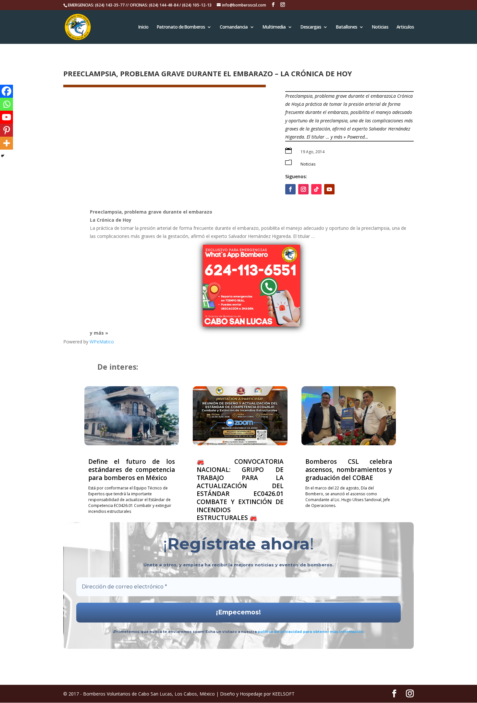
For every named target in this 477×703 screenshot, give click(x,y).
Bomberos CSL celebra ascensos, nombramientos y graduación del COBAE (348, 469)
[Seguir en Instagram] (303, 189)
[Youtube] (6, 117)
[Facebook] (6, 91)
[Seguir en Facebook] (290, 189)
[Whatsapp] (6, 104)
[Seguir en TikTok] (316, 189)
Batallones (346, 27)
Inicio (143, 27)
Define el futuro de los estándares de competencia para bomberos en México (131, 469)
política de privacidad (280, 631)
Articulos (405, 27)
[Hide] (2, 155)
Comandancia (234, 27)
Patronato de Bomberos (181, 27)
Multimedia (274, 27)
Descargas (310, 27)
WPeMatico (102, 342)
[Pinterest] (6, 130)
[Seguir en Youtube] (329, 189)
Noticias (380, 27)
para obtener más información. (333, 631)
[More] (6, 143)
